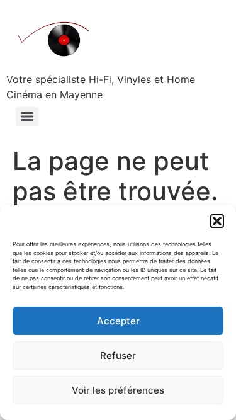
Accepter (118, 321)
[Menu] (27, 116)
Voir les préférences (118, 390)
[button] (217, 221)
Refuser (118, 355)
